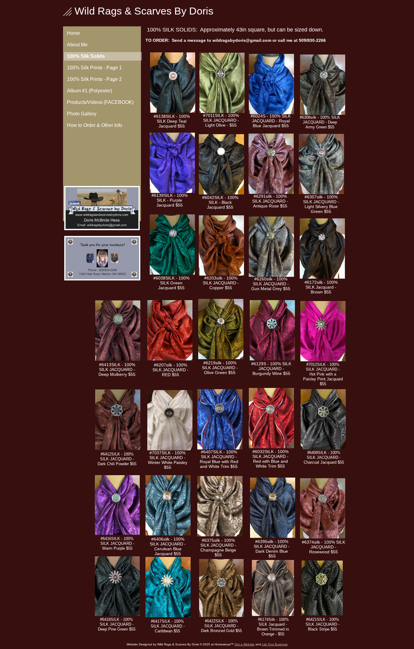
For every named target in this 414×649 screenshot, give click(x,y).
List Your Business (275, 644)
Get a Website (245, 644)
